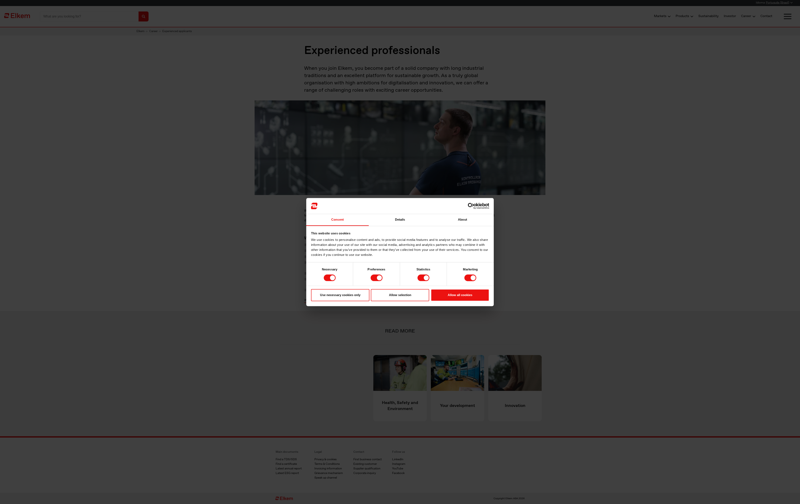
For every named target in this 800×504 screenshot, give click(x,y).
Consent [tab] (337, 219)
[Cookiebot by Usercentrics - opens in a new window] (471, 206)
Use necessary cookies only (340, 295)
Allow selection (400, 295)
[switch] (376, 277)
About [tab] (462, 219)
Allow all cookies (460, 295)
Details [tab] (400, 219)
